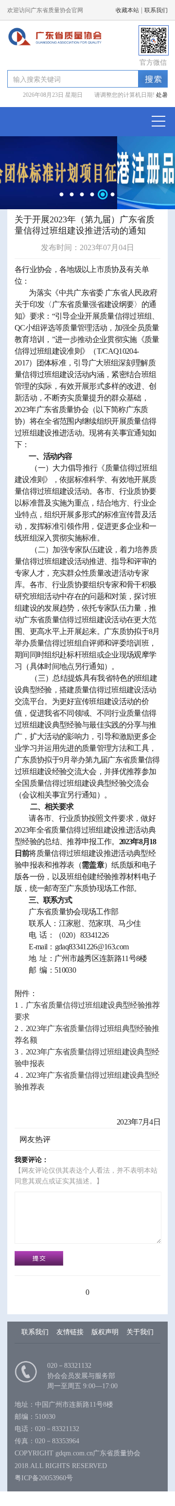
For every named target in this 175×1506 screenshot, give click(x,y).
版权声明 (105, 1332)
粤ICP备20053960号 (44, 1478)
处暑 (161, 94)
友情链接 (70, 1332)
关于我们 (140, 1332)
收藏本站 (127, 10)
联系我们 (156, 10)
